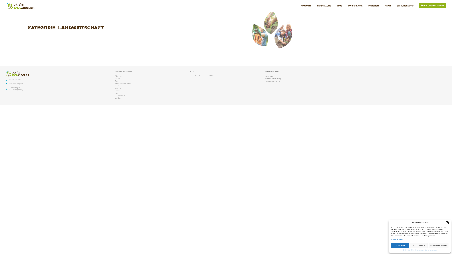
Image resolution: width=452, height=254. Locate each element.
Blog (339, 6)
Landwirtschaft (120, 96)
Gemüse (118, 86)
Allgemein (118, 76)
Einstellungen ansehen (438, 245)
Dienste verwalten (397, 239)
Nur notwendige (419, 245)
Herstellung (324, 6)
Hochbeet (118, 91)
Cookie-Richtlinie (408, 250)
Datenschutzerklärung (422, 250)
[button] (447, 223)
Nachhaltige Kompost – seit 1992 (202, 76)
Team (388, 6)
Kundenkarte (355, 6)
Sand (117, 93)
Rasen (117, 81)
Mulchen (118, 98)
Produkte (306, 6)
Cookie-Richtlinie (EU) (272, 81)
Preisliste (373, 6)
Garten (117, 78)
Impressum (433, 250)
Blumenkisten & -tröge (123, 83)
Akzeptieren (400, 245)
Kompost (118, 88)
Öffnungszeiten (405, 6)
